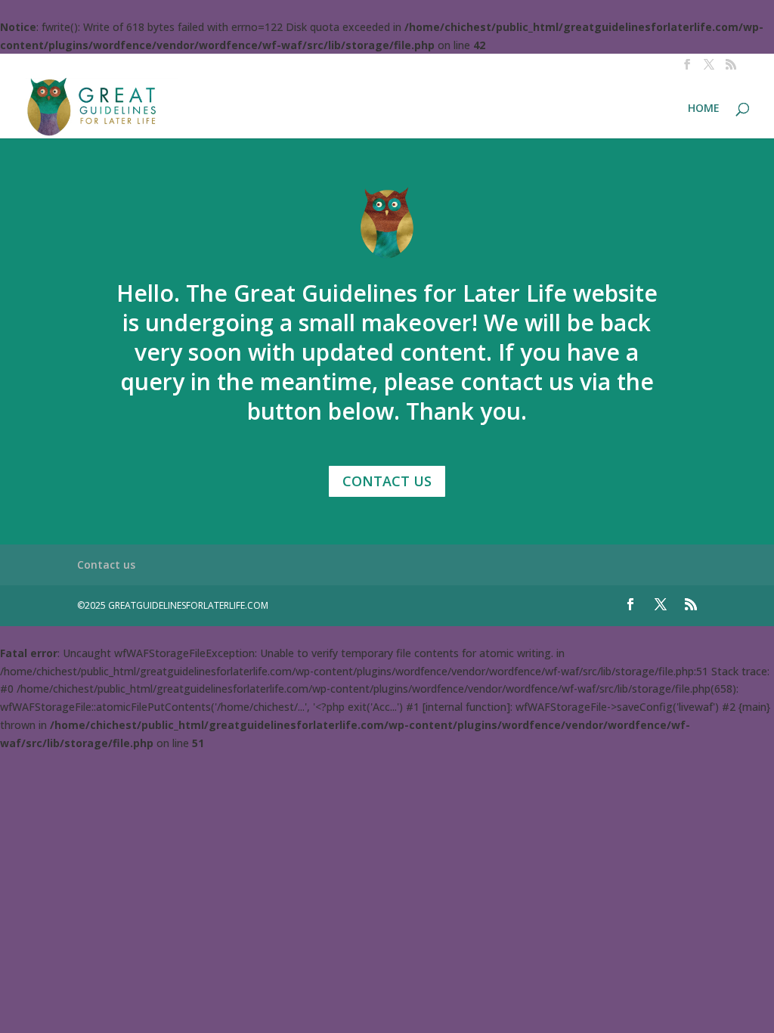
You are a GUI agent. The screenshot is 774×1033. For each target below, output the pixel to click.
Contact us (106, 564)
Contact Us (387, 481)
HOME (704, 109)
